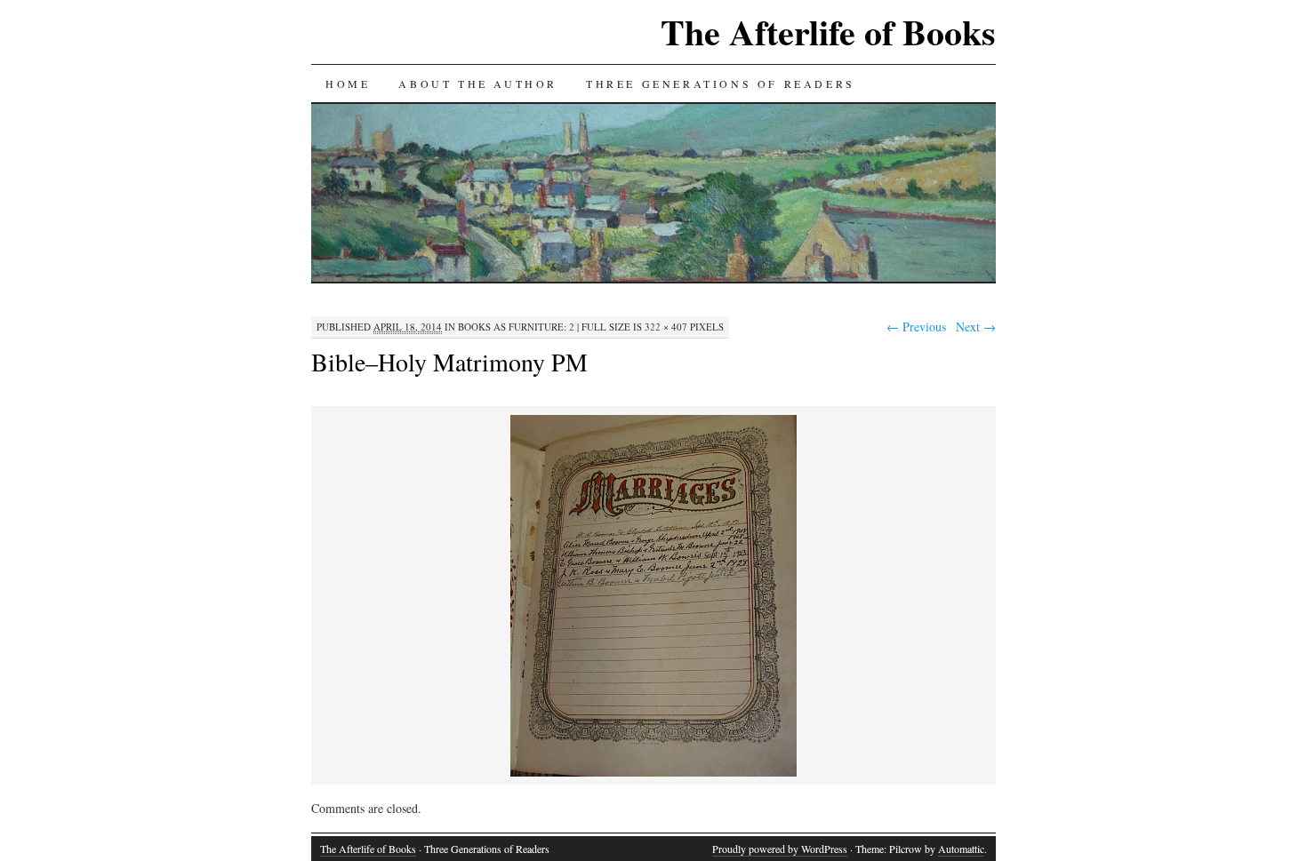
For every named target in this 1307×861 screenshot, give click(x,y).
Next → (976, 326)
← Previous (916, 326)
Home (347, 83)
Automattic (961, 848)
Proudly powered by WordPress (779, 848)
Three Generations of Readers (720, 83)
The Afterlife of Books (828, 31)
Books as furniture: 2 (516, 326)
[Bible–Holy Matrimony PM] (653, 773)
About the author (477, 83)
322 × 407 (666, 326)
